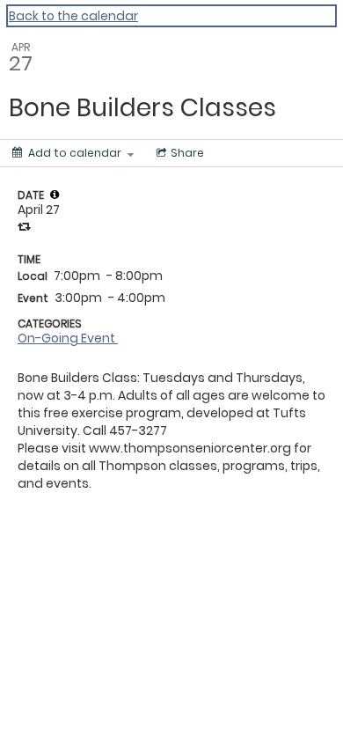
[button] (54, 194)
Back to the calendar (73, 16)
